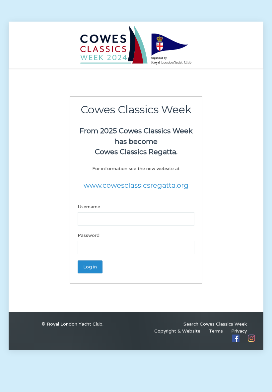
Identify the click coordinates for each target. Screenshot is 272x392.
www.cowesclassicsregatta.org (136, 185)
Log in (90, 267)
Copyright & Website (177, 331)
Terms (216, 331)
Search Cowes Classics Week (215, 324)
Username (89, 207)
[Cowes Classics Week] (136, 45)
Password (89, 235)
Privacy (239, 331)
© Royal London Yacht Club (71, 324)
